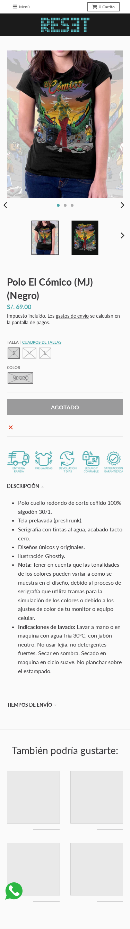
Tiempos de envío (29, 705)
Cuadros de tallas (41, 342)
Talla (34, 342)
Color (13, 367)
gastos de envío (72, 316)
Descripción (23, 486)
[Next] (122, 205)
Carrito (107, 6)
